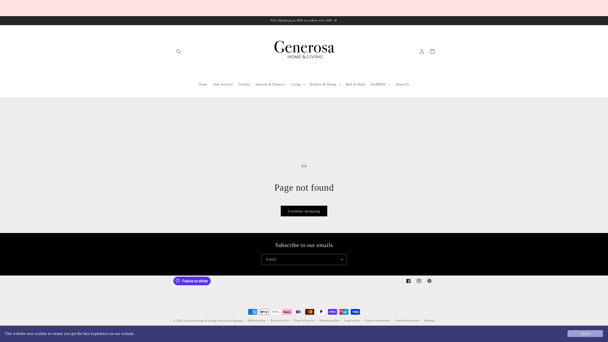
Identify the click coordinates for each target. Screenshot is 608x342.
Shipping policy (329, 320)
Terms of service (304, 320)
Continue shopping (304, 211)
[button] (178, 51)
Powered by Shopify (230, 320)
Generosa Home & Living (201, 320)
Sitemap (429, 320)
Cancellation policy (407, 320)
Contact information (377, 320)
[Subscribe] (341, 259)
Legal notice (352, 320)
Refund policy (257, 320)
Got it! (585, 334)
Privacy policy (280, 320)
